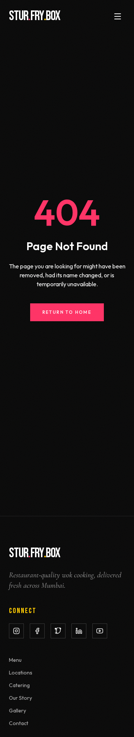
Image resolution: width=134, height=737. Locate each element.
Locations (20, 672)
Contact (18, 723)
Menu (15, 660)
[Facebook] (37, 630)
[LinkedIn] (78, 630)
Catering (19, 685)
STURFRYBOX (34, 16)
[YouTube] (99, 630)
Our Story (20, 698)
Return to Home (67, 312)
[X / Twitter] (58, 630)
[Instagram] (16, 630)
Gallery (17, 710)
